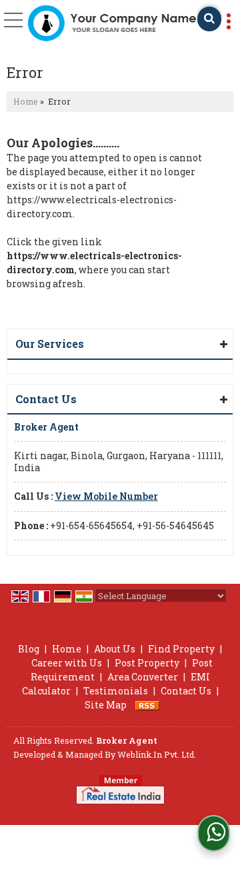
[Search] (209, 19)
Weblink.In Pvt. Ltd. (156, 754)
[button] (106, 496)
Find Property (181, 648)
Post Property (147, 662)
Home (25, 101)
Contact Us (186, 690)
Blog (28, 648)
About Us (114, 648)
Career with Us (66, 662)
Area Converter (142, 676)
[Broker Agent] (111, 23)
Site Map (106, 704)
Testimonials (115, 690)
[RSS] (147, 704)
